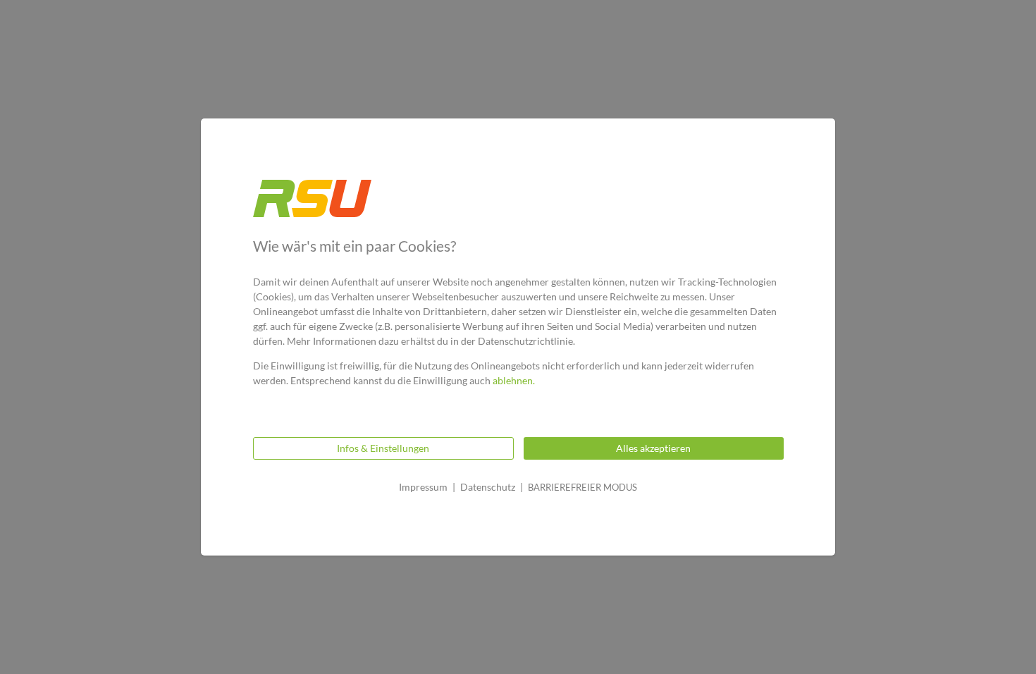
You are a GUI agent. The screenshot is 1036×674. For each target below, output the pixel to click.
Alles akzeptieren (653, 448)
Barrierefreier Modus (582, 487)
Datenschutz (487, 487)
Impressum (423, 487)
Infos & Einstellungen (383, 448)
